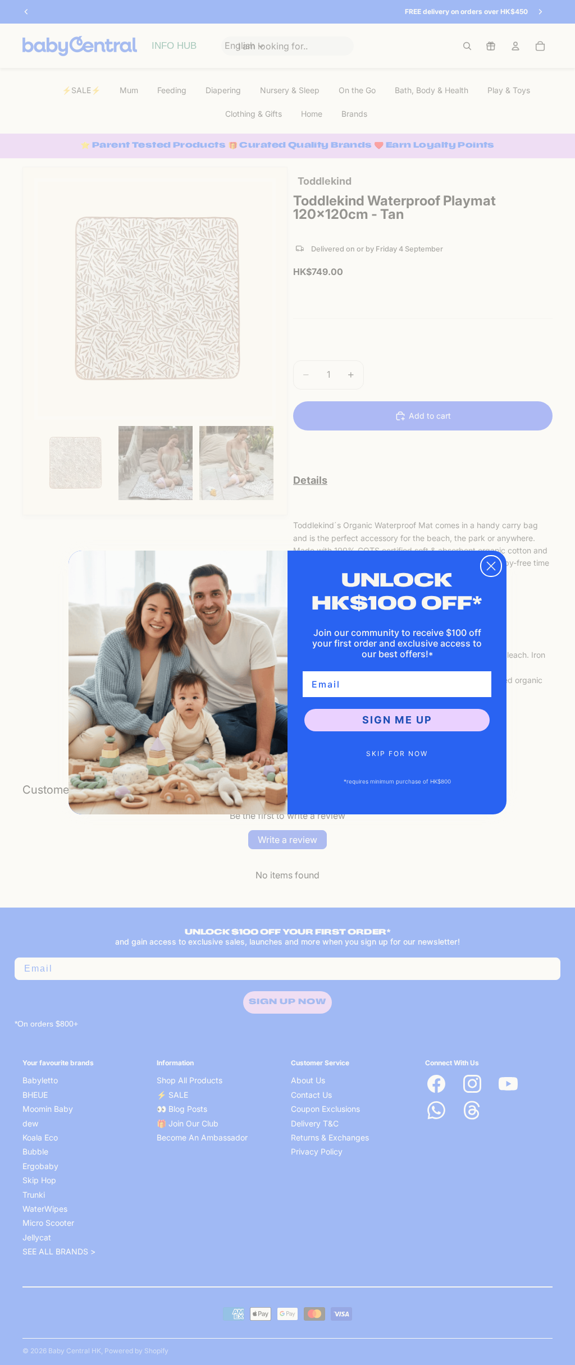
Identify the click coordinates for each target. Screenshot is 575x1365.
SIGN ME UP (397, 720)
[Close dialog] (491, 566)
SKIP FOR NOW (397, 753)
